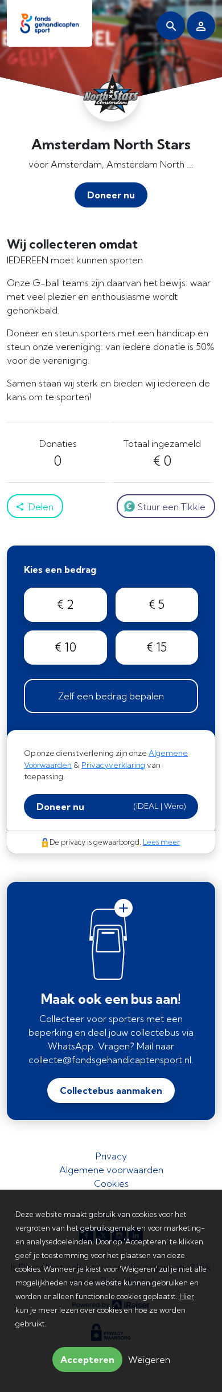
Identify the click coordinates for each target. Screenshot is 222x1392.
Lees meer (161, 841)
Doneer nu (111, 806)
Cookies (111, 1183)
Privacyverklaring (113, 765)
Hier (186, 1296)
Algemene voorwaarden (111, 1169)
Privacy (111, 1156)
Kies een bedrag (60, 569)
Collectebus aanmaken (111, 1090)
